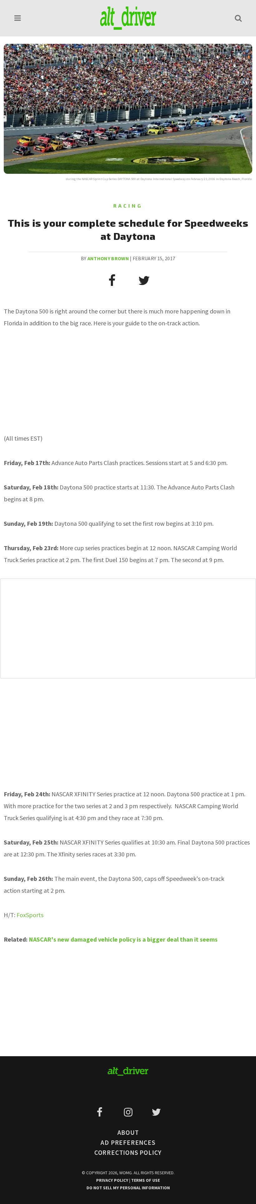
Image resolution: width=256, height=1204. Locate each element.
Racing (128, 206)
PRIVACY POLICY (112, 1180)
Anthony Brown (108, 258)
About (128, 1132)
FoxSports (30, 915)
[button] (17, 18)
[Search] (238, 18)
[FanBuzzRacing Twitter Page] (156, 1112)
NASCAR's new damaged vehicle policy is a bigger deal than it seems (123, 939)
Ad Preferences (128, 1142)
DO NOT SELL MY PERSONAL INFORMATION (128, 1188)
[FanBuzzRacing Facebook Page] (100, 1112)
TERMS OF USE (145, 1180)
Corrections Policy (128, 1152)
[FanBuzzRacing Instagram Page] (129, 1112)
